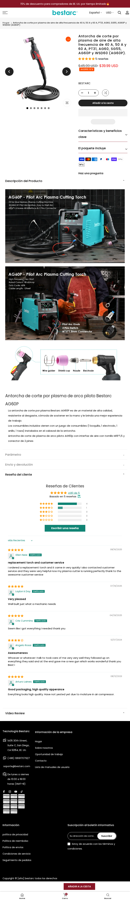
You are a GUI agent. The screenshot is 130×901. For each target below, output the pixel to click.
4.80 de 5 (74, 493)
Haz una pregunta (90, 173)
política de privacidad (15, 834)
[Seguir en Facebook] (4, 792)
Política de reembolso (15, 841)
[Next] (66, 71)
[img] (15, 550)
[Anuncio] (65, 3)
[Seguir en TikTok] (21, 792)
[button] (86, 59)
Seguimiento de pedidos (17, 860)
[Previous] (9, 71)
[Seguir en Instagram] (10, 792)
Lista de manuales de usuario (52, 767)
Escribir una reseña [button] (65, 528)
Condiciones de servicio (17, 853)
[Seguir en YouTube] (15, 792)
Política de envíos (13, 847)
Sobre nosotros (44, 748)
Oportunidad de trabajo (49, 754)
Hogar (6, 22)
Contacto (41, 760)
